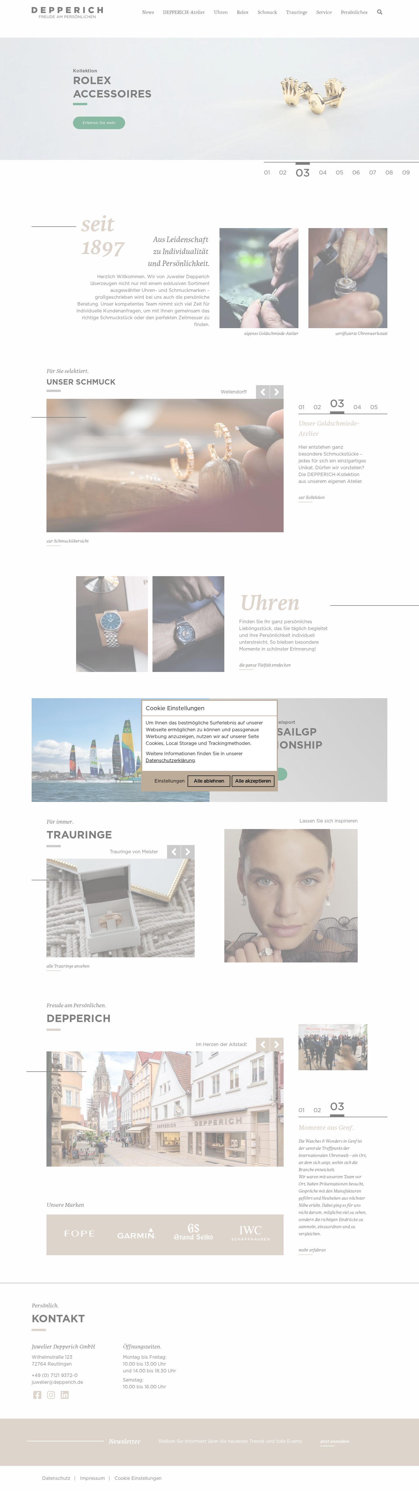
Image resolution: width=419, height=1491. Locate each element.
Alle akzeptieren (253, 781)
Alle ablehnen (209, 781)
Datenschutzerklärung (170, 760)
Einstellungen (169, 781)
